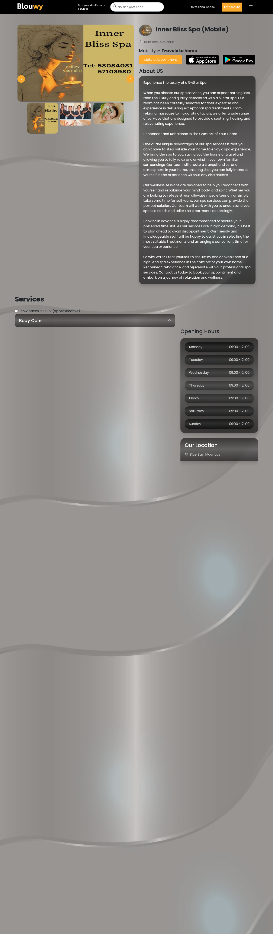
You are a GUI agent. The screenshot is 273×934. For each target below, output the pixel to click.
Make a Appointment (160, 59)
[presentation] (21, 79)
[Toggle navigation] (251, 6)
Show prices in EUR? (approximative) (49, 311)
